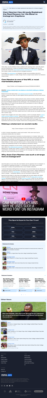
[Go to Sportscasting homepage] (7, 2)
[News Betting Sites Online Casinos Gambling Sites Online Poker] (44, 2)
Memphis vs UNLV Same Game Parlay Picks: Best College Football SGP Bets (26, 338)
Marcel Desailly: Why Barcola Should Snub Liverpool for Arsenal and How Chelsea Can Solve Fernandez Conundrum (23, 315)
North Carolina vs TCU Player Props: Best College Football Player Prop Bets (26, 331)
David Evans (10, 325)
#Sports (9, 322)
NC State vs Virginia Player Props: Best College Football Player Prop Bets (25, 324)
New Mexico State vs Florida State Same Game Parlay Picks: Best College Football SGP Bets (25, 346)
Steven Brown (23, 290)
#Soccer (43, 318)
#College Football (11, 337)
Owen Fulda (4, 318)
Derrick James (7, 290)
